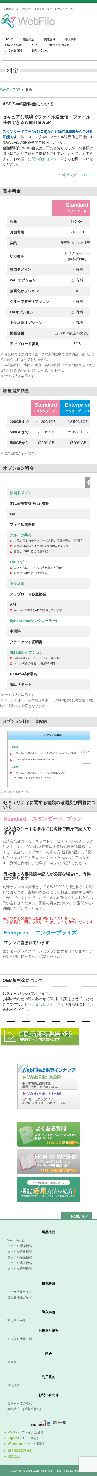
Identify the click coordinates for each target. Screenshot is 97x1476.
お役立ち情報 (13, 45)
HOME (9, 39)
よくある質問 (13, 50)
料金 (34, 45)
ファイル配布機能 (19, 1246)
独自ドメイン (21, 493)
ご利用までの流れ (58, 45)
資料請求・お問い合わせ (24, 1409)
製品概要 (28, 39)
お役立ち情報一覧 (19, 1339)
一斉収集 (14, 767)
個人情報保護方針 (20, 1451)
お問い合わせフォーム (46, 159)
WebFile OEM (48, 1099)
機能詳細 (49, 39)
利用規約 (48, 1377)
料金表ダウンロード (78, 175)
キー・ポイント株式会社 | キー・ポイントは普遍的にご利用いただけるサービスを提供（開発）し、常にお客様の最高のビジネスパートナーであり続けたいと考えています (24, 22)
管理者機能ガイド (19, 1297)
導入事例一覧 (16, 1320)
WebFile (13, 1432)
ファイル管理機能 (19, 1268)
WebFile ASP (48, 1081)
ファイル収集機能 (19, 1251)
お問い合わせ (40, 50)
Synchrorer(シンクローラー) (33, 621)
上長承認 (17, 583)
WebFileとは (16, 1240)
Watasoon (15, 1444)
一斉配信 (14, 747)
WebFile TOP (10, 90)
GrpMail (13, 1438)
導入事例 (70, 39)
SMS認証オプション (26, 652)
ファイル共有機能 (19, 1263)
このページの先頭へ (76, 1215)
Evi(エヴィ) (19, 562)
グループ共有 (21, 535)
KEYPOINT (48, 1470)
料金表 (12, 1362)
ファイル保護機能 (19, 1257)
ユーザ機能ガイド (19, 1292)
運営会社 (14, 1456)
